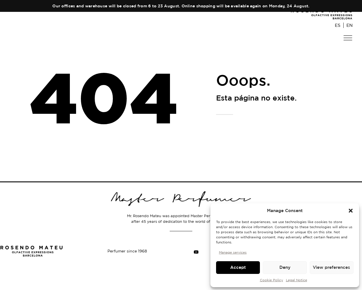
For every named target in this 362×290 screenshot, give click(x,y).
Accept (238, 267)
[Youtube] (196, 252)
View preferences (331, 267)
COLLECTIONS (334, 49)
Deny (284, 267)
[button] (351, 210)
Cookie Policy (271, 280)
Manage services (233, 252)
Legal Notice (296, 280)
